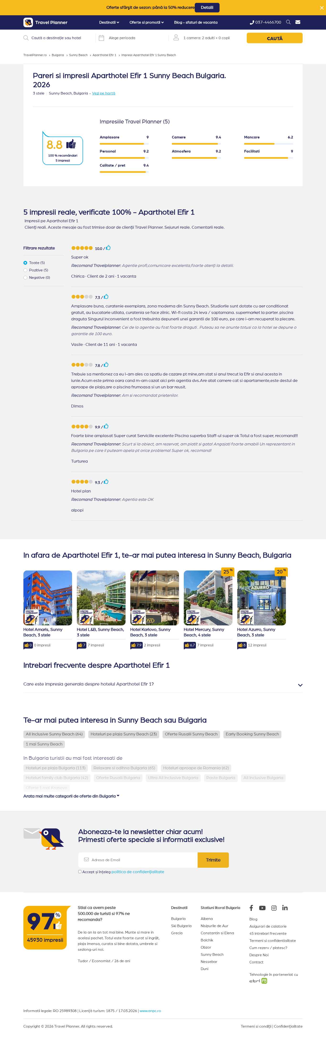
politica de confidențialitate (137, 872)
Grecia (177, 933)
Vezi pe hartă (103, 93)
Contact (256, 962)
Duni (204, 969)
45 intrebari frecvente (268, 933)
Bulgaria (178, 919)
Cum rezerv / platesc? (268, 948)
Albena (207, 919)
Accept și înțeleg (123, 872)
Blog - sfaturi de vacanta (196, 22)
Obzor (206, 947)
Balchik (207, 940)
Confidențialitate (288, 1026)
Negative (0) (39, 278)
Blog (253, 919)
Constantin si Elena (217, 933)
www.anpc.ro (150, 1011)
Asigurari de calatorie (268, 926)
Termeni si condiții (256, 1026)
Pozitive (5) (38, 270)
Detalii (207, 7)
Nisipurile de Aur (214, 926)
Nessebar (209, 962)
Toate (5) (37, 263)
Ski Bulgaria (181, 926)
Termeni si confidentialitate (272, 941)
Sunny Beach (212, 954)
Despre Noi (258, 955)
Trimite (213, 860)
